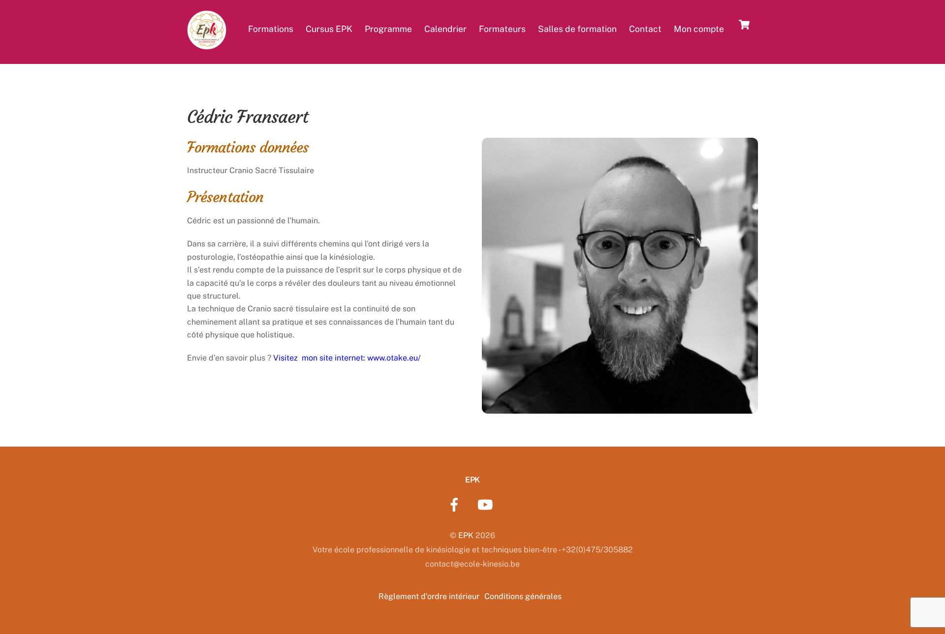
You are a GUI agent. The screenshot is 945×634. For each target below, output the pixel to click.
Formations (270, 29)
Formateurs (502, 29)
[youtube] (487, 504)
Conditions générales (523, 596)
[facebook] (456, 504)
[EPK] (206, 43)
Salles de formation (577, 29)
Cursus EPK (329, 29)
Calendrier (445, 29)
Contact (645, 29)
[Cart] (744, 24)
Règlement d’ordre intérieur (428, 596)
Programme (388, 29)
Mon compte (699, 29)
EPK (465, 535)
